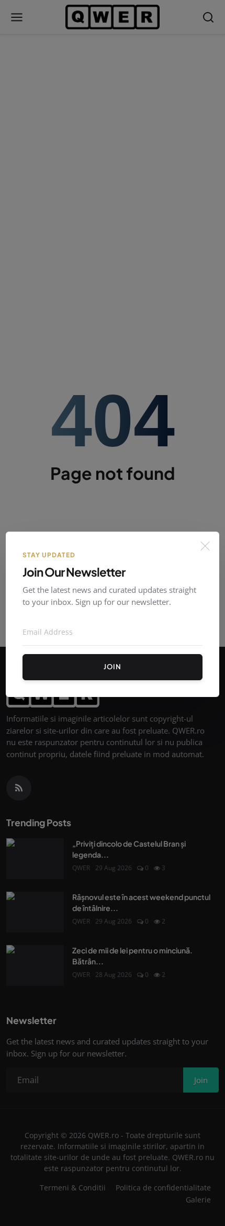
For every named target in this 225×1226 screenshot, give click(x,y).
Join (112, 666)
